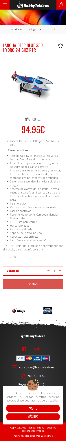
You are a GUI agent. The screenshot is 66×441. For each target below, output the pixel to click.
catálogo (31, 29)
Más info (33, 416)
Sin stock (33, 284)
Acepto (33, 408)
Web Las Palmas (44, 435)
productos (17, 29)
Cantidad (13, 271)
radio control (47, 29)
